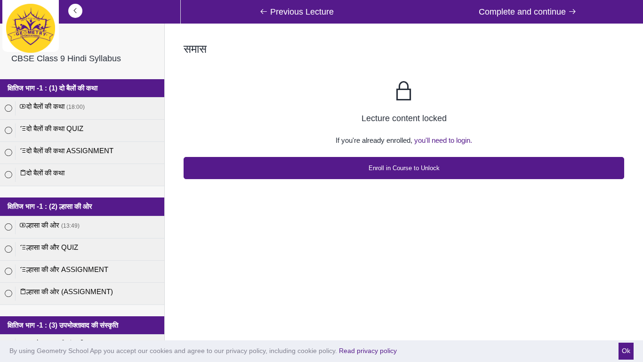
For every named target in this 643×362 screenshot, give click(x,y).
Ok (626, 350)
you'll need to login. (443, 140)
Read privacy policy (368, 350)
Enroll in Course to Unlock (404, 168)
